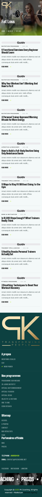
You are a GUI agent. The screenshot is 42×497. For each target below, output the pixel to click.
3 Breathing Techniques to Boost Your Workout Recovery (20, 286)
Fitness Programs (9, 281)
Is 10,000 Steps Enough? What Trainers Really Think (20, 219)
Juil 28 (25, 46)
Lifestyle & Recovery (10, 147)
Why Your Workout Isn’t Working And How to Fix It (20, 85)
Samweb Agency (30, 492)
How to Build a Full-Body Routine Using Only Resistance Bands (20, 152)
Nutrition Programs (10, 46)
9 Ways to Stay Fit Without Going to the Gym (21, 185)
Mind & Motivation (9, 214)
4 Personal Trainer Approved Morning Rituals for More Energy (20, 118)
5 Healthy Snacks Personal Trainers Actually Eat (19, 253)
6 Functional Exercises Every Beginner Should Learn (20, 51)
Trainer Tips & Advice (11, 180)
